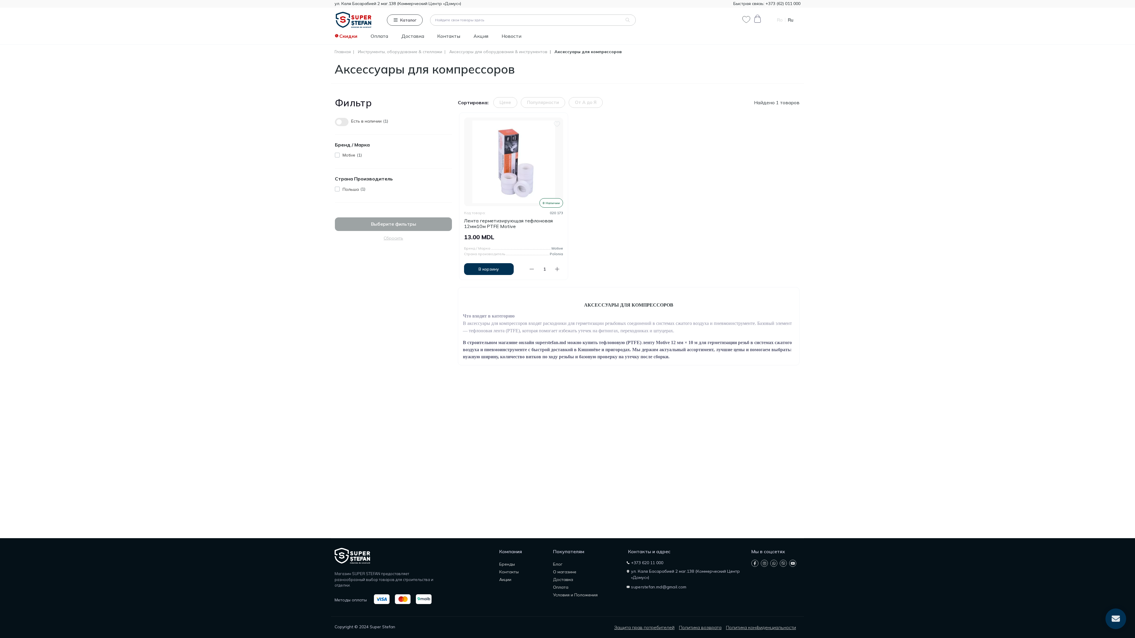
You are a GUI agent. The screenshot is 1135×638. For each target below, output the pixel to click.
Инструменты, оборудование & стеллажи (400, 51)
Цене (505, 102)
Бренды (507, 564)
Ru (790, 20)
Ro (780, 20)
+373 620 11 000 (647, 562)
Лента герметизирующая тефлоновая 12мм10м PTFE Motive (508, 223)
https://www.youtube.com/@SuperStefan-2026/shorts (792, 563)
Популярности (543, 102)
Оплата (379, 36)
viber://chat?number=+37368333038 (783, 563)
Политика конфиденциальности (761, 627)
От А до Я (585, 102)
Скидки (348, 36)
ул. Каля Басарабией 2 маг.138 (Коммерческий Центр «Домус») (398, 3)
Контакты (448, 36)
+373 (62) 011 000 (782, 3)
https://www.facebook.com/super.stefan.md (754, 563)
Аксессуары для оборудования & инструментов (498, 51)
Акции (505, 579)
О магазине (564, 571)
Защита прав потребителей (644, 627)
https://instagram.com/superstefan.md (764, 563)
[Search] (627, 20)
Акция (481, 36)
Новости (511, 36)
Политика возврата (700, 627)
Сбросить (393, 238)
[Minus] (532, 269)
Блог (557, 564)
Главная (343, 51)
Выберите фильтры (393, 224)
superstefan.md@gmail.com (658, 587)
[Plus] (557, 269)
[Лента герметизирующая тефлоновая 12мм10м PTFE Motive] (513, 162)
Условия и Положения (575, 595)
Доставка (412, 36)
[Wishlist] (557, 123)
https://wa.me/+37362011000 (773, 563)
